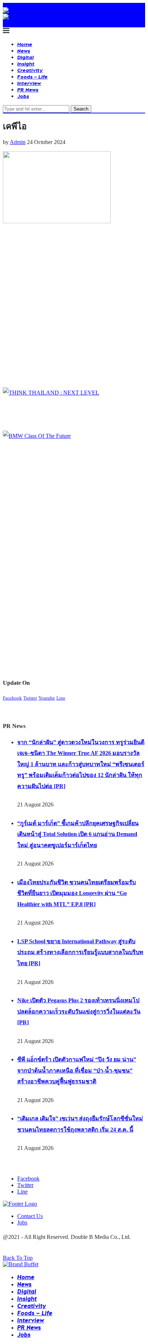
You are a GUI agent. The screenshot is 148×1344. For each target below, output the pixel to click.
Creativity (30, 70)
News (23, 51)
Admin (18, 142)
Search (81, 109)
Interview (29, 83)
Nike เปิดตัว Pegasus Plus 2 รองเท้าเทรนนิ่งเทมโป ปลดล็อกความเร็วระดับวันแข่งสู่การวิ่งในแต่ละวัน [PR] (78, 1011)
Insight (25, 63)
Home (24, 44)
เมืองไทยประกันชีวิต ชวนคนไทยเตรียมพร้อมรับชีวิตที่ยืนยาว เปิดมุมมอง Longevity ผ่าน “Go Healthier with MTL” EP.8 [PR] (76, 893)
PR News (27, 89)
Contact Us (30, 1216)
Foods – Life (32, 76)
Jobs (23, 96)
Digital (25, 57)
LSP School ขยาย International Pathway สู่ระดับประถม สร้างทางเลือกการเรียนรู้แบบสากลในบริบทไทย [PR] (80, 952)
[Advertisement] (74, 307)
